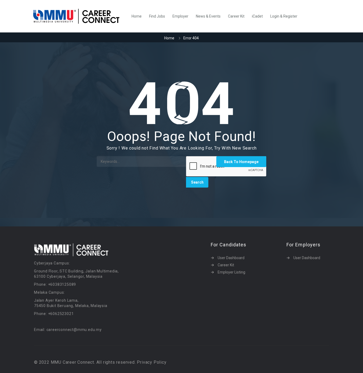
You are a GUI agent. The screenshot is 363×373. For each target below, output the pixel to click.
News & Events (208, 16)
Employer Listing (231, 272)
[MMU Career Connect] (79, 16)
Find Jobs (157, 16)
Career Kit (236, 16)
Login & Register (283, 16)
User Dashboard (231, 258)
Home (137, 16)
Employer (180, 16)
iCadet (257, 16)
